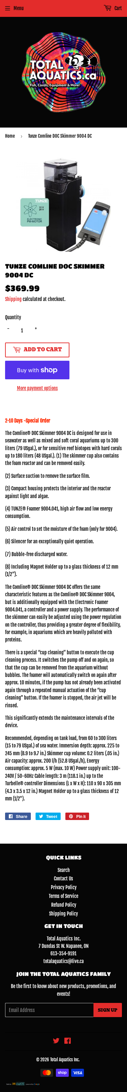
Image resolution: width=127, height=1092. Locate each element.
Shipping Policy (63, 914)
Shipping (13, 299)
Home (10, 136)
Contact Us (63, 878)
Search (64, 870)
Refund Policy (63, 905)
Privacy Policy (64, 887)
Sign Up (108, 1010)
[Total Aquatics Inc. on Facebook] (67, 1041)
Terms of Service (63, 896)
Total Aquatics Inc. (65, 1059)
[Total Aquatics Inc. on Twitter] (56, 1041)
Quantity (13, 317)
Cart (117, 8)
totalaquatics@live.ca (63, 961)
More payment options (37, 388)
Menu (19, 8)
